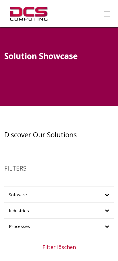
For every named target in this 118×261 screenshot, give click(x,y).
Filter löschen (59, 247)
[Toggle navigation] (107, 14)
